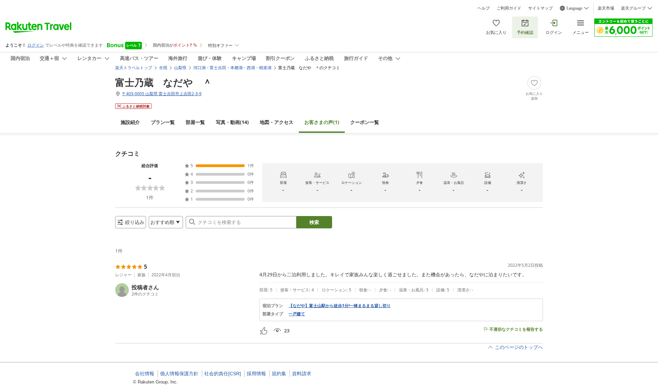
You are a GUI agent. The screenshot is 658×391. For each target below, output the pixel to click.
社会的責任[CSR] (222, 373)
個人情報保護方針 (179, 373)
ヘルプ (483, 8)
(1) (321, 122)
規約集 (279, 373)
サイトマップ (540, 8)
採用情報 (256, 373)
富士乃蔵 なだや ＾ (163, 82)
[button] (184, 290)
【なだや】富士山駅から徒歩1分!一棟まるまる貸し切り (340, 305)
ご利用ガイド (509, 8)
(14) (232, 122)
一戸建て (297, 314)
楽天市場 (606, 8)
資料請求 (301, 373)
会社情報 (144, 373)
